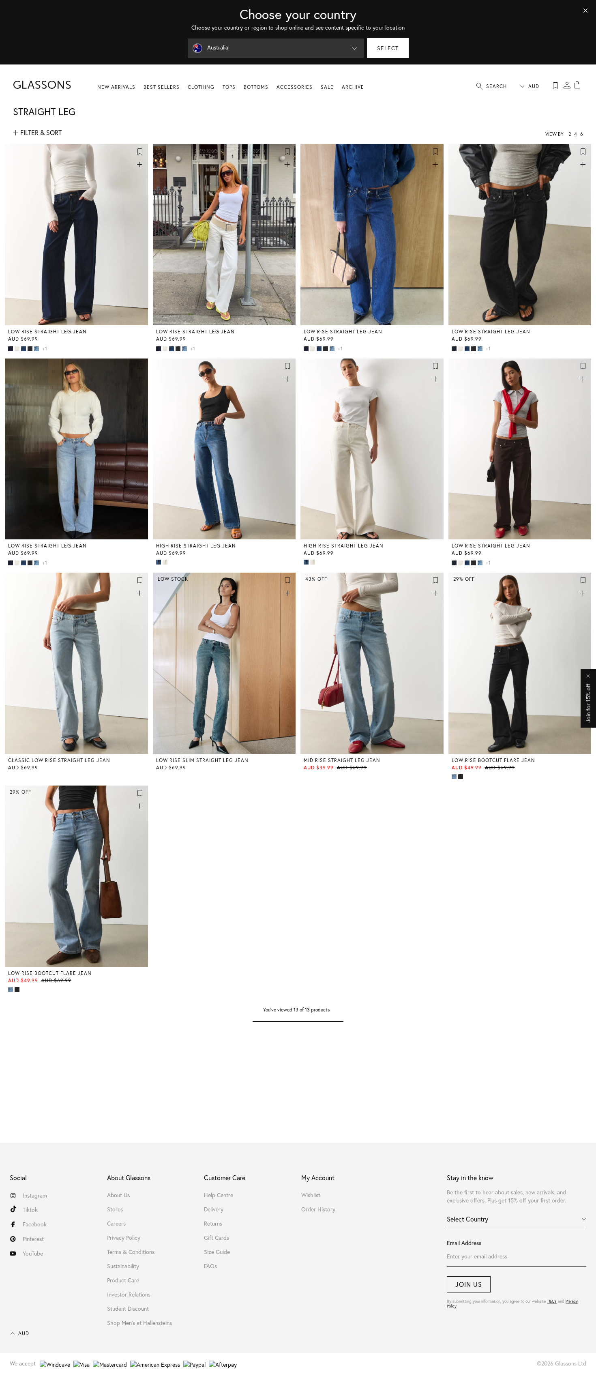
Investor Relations (128, 1294)
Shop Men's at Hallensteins (139, 1323)
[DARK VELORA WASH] (11, 348)
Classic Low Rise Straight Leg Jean (59, 760)
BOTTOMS (256, 87)
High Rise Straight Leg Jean (196, 546)
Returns (213, 1223)
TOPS (229, 87)
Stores (115, 1209)
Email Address (464, 1243)
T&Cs (552, 1301)
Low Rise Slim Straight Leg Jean (202, 760)
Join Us (468, 1284)
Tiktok (30, 1209)
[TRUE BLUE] (159, 562)
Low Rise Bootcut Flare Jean (493, 760)
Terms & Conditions (130, 1252)
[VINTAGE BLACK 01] (461, 776)
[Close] (585, 10)
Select (388, 48)
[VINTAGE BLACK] (31, 348)
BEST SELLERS (162, 87)
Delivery (213, 1209)
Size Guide (217, 1252)
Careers (116, 1223)
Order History (318, 1209)
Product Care (123, 1280)
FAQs (210, 1266)
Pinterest (33, 1239)
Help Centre (218, 1195)
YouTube (33, 1253)
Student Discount (128, 1308)
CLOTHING (201, 87)
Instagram (35, 1195)
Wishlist (310, 1195)
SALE (327, 87)
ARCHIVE (353, 87)
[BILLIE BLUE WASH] (24, 348)
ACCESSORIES (295, 87)
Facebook (35, 1224)
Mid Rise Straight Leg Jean (342, 760)
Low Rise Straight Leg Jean (47, 331)
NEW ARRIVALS (116, 87)
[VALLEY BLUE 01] (455, 776)
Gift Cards (216, 1237)
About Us (118, 1195)
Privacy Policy (123, 1237)
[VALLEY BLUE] (37, 348)
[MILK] (18, 348)
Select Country (467, 1219)
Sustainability (123, 1266)
